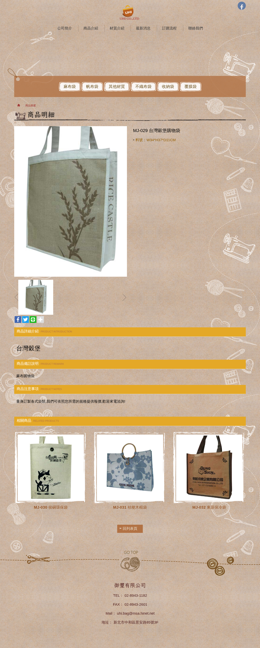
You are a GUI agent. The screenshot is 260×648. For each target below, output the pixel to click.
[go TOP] (130, 560)
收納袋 (168, 86)
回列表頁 (130, 529)
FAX (116, 604)
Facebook (242, 6)
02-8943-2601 (136, 604)
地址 (105, 622)
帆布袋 (92, 86)
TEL (116, 595)
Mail (109, 613)
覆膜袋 (190, 86)
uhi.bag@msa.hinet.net (136, 613)
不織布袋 (143, 86)
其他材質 (117, 86)
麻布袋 (70, 86)
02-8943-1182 (136, 595)
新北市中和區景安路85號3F (136, 622)
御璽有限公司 (130, 12)
